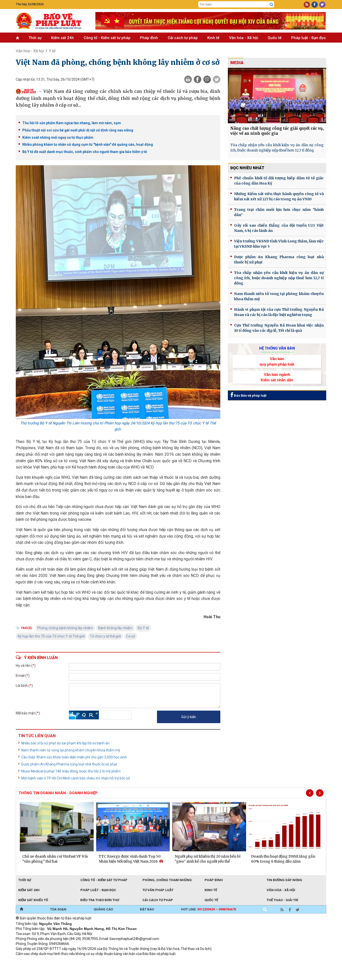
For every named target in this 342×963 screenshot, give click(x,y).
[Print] (188, 79)
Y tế (52, 51)
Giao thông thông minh (66, 960)
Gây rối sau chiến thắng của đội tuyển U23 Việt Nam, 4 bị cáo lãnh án (279, 228)
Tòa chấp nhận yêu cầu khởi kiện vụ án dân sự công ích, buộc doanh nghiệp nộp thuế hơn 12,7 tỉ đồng (277, 147)
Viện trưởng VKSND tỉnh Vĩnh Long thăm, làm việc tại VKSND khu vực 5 (279, 244)
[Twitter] (216, 79)
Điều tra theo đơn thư (99, 900)
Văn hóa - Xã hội (243, 38)
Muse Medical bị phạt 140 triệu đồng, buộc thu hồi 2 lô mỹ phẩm (71, 771)
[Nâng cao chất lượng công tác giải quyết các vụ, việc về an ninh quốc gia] (277, 95)
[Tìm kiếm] (271, 5)
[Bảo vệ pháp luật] (52, 21)
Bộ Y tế (143, 628)
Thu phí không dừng (104, 960)
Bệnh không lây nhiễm (115, 628)
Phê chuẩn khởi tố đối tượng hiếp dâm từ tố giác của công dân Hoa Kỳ (279, 181)
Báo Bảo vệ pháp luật (249, 395)
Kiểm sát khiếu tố (33, 900)
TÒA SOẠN (58, 909)
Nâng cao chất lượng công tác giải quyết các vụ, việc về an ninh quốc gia (277, 131)
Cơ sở (130, 636)
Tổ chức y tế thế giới (105, 636)
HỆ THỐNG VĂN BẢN (277, 348)
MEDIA (236, 62)
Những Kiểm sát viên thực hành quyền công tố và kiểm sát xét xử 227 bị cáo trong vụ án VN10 (279, 196)
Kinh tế (213, 38)
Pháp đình (149, 38)
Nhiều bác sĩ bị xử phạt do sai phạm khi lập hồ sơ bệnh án (65, 743)
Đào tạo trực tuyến (139, 960)
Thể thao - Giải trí (282, 900)
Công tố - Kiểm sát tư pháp (107, 38)
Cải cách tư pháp (183, 38)
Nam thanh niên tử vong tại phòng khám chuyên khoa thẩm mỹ (70, 750)
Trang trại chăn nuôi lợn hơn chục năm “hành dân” (279, 212)
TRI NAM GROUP (31, 960)
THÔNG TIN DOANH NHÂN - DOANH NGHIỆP (58, 793)
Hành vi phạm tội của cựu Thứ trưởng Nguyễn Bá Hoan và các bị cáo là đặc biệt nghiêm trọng (279, 312)
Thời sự (35, 38)
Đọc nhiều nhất (247, 168)
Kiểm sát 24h (62, 38)
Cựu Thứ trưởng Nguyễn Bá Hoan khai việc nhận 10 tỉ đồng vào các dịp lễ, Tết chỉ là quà (279, 328)
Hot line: (208, 909)
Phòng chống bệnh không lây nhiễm (65, 628)
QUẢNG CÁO (103, 909)
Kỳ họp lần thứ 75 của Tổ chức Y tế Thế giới (51, 636)
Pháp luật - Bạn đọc (308, 38)
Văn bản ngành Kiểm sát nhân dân (277, 377)
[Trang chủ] (21, 909)
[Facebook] (197, 79)
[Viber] (207, 79)
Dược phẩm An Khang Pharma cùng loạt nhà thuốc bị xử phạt (69, 764)
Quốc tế (274, 38)
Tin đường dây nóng (284, 880)
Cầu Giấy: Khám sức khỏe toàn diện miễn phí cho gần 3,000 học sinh (74, 757)
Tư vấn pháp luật (158, 890)
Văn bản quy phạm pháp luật (277, 361)
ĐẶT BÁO (147, 909)
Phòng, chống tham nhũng (167, 880)
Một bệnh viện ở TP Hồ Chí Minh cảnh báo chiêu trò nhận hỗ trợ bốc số (75, 778)
